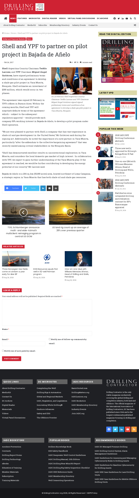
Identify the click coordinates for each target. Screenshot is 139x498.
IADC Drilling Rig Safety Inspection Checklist (69, 468)
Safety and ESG (43, 413)
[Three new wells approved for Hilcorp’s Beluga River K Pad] (105, 152)
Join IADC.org (78, 413)
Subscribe (42, 25)
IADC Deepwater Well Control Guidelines (67, 455)
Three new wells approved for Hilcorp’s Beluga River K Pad (125, 151)
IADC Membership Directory (84, 405)
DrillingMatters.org (80, 392)
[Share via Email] (49, 188)
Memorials (7, 409)
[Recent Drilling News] (117, 82)
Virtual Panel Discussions (81, 18)
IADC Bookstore (79, 401)
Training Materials (10, 480)
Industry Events (79, 25)
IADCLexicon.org (79, 396)
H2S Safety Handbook (58, 451)
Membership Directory (60, 25)
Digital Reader (49, 18)
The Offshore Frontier (47, 417)
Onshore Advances (45, 409)
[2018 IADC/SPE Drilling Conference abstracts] (105, 139)
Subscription (8, 476)
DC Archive (102, 18)
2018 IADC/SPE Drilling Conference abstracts (125, 138)
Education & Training (11, 468)
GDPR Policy (92, 493)
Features (22, 18)
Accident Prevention (11, 446)
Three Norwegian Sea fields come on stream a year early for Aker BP (15, 272)
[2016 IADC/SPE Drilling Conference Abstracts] (105, 184)
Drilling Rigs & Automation (49, 392)
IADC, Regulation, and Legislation (52, 401)
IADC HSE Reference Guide (60, 472)
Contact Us (93, 25)
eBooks (5, 463)
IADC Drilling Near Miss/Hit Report (64, 463)
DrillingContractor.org (53, 493)
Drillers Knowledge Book (59, 446)
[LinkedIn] (43, 188)
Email (5, 339)
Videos (62, 18)
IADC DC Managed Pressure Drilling (111, 446)
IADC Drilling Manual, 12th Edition (64, 459)
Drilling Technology (11, 459)
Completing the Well (46, 388)
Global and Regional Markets (14, 39)
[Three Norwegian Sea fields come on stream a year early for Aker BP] (15, 258)
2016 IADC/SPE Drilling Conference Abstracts (125, 183)
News (13, 18)
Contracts (6, 451)
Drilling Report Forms (12, 455)
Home (7, 33)
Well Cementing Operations (61, 480)
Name (5, 329)
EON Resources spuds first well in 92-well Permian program (45, 272)
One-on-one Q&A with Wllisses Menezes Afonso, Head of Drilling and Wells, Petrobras (77, 273)
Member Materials (10, 472)
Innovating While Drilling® (49, 405)
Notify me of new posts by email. (20, 351)
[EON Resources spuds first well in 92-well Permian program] (47, 258)
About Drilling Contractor (14, 25)
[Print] (56, 188)
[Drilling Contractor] (23, 7)
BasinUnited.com (79, 388)
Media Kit (31, 25)
